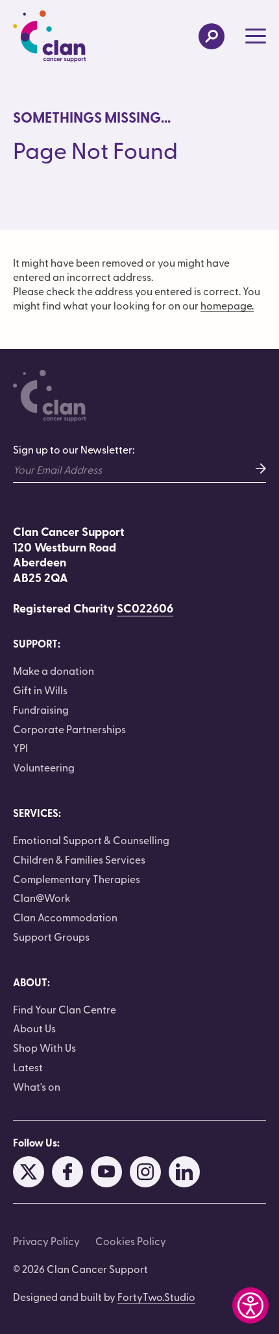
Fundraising (41, 709)
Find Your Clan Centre (64, 1009)
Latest (28, 1067)
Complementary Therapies (76, 878)
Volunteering (44, 767)
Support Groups (51, 936)
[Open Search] (211, 36)
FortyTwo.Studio (156, 1296)
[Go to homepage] (49, 36)
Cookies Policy (130, 1240)
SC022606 (145, 608)
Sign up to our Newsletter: (73, 449)
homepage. (227, 305)
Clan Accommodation (65, 917)
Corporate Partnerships (69, 729)
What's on (36, 1086)
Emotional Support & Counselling (91, 839)
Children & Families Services (79, 859)
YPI (20, 747)
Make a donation (53, 670)
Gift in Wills (40, 690)
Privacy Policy (46, 1240)
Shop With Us (44, 1047)
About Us (34, 1028)
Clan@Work (42, 897)
